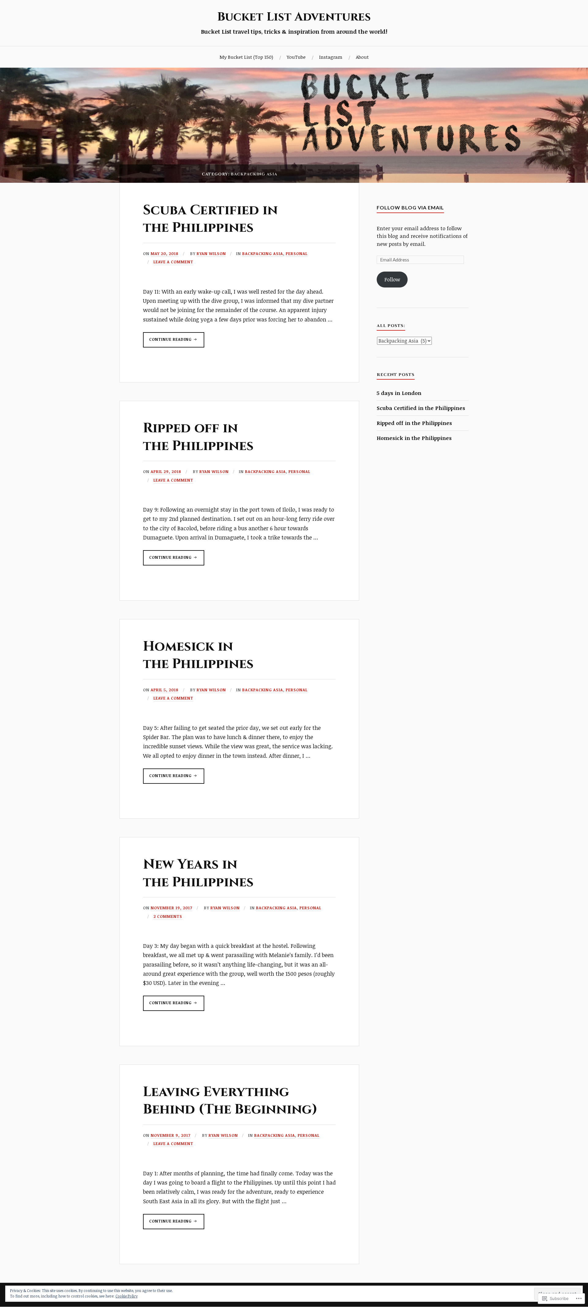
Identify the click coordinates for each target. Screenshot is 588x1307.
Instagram (330, 57)
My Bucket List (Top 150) (246, 57)
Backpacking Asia (262, 253)
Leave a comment (173, 262)
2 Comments (167, 916)
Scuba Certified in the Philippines (210, 219)
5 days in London (399, 392)
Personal (296, 253)
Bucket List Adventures (294, 17)
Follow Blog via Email (410, 207)
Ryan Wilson (211, 253)
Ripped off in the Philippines (198, 437)
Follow (392, 279)
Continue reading (168, 341)
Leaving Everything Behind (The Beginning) (230, 1100)
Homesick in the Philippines (198, 655)
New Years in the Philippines (198, 873)
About (362, 57)
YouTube (296, 57)
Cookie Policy (126, 1296)
